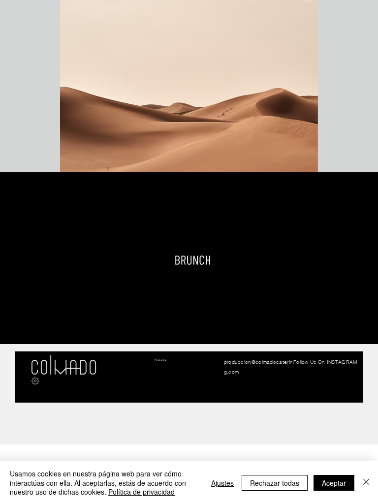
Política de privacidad (141, 492)
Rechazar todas (274, 483)
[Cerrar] (366, 482)
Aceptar (334, 483)
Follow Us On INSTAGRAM (325, 362)
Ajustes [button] (222, 483)
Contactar (161, 360)
